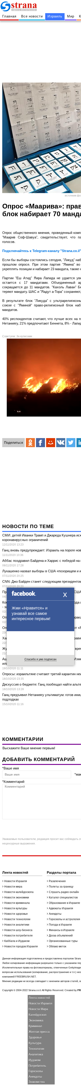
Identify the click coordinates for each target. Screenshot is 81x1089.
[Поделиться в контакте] (60, 442)
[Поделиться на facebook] (40, 442)
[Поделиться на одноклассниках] (30, 442)
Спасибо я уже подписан (40, 659)
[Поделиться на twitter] (70, 442)
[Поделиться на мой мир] (50, 442)
